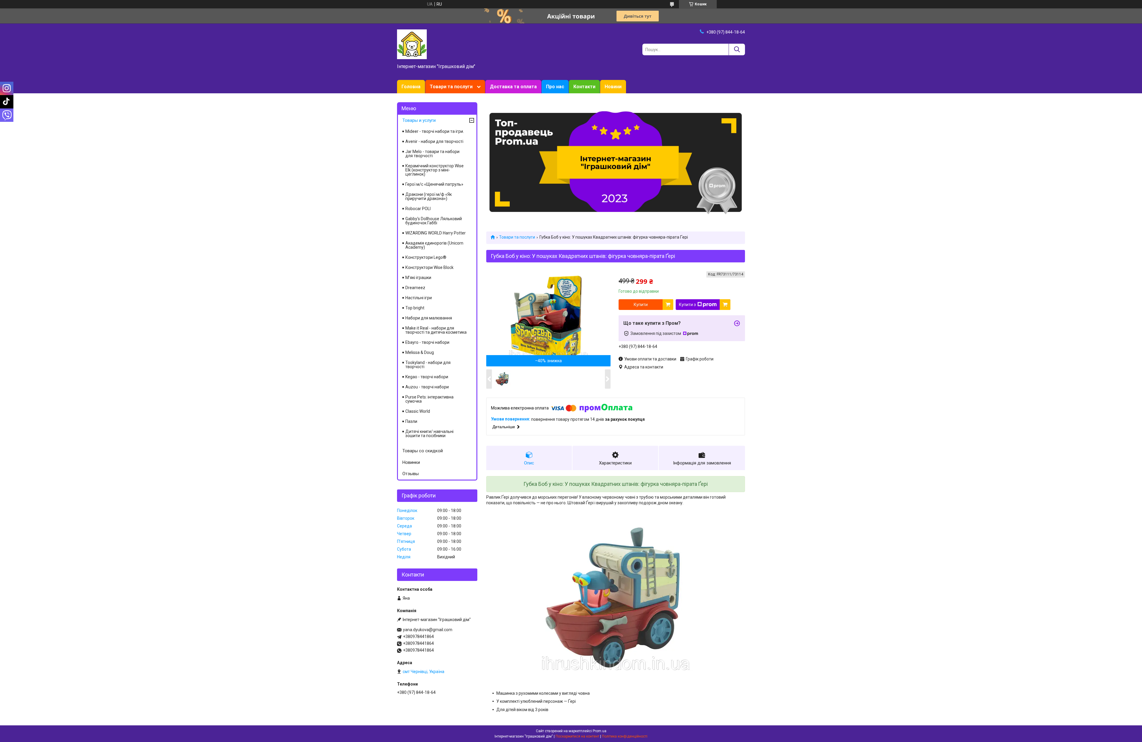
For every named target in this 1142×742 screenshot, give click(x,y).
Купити (641, 304)
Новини (613, 86)
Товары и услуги (419, 120)
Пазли (411, 421)
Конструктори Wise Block (429, 267)
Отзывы (410, 473)
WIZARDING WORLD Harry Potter (435, 233)
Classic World (417, 411)
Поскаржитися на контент (577, 736)
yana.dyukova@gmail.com (427, 629)
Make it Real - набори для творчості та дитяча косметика (436, 330)
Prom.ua (599, 731)
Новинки (411, 462)
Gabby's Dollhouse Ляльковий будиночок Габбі (433, 220)
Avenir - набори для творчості (434, 141)
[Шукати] (737, 49)
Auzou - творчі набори (427, 387)
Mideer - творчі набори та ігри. (434, 131)
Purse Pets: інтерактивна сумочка (429, 399)
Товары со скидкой (422, 450)
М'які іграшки (418, 277)
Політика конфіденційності (624, 736)
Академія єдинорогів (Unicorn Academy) (434, 245)
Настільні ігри (418, 297)
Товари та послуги (451, 86)
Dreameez (415, 287)
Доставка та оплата (513, 86)
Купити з (687, 304)
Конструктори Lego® (425, 257)
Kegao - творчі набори (426, 376)
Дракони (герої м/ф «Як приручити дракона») (428, 196)
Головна (411, 86)
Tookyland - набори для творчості (428, 364)
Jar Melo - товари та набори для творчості (432, 153)
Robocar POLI (418, 208)
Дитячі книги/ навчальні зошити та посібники (429, 433)
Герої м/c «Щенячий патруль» (434, 184)
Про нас (555, 86)
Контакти (584, 86)
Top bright (414, 307)
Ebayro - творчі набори (427, 342)
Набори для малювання (428, 318)
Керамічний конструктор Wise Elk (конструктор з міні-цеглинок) (434, 170)
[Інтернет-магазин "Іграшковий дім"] (412, 44)
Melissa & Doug (419, 352)
